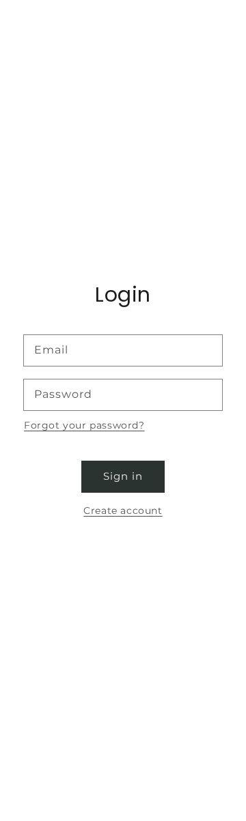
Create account (122, 510)
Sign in (123, 476)
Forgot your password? (84, 425)
